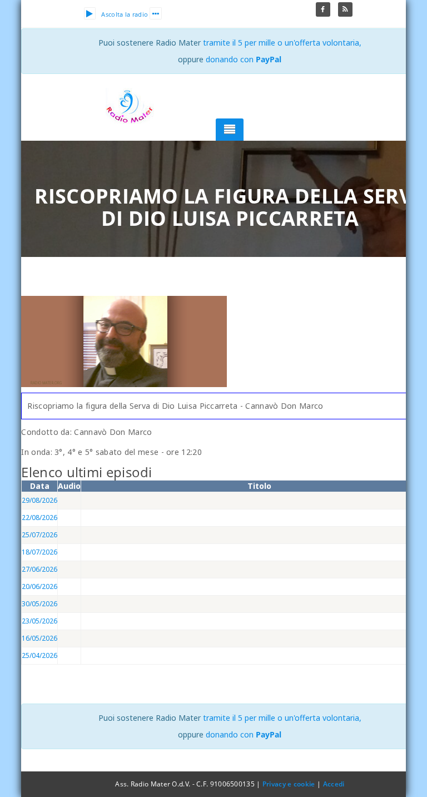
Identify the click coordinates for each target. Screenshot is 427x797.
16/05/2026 (39, 638)
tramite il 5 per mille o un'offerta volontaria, (282, 42)
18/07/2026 (39, 552)
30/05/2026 (39, 603)
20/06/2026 (39, 586)
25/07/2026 (39, 534)
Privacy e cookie (288, 784)
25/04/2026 (39, 655)
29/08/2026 (39, 500)
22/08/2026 (39, 517)
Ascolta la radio (124, 14)
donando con (243, 59)
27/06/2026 (39, 569)
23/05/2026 (39, 621)
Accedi (334, 784)
